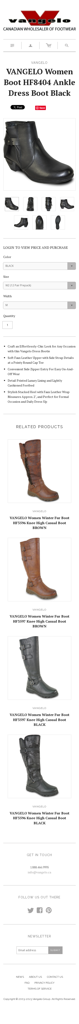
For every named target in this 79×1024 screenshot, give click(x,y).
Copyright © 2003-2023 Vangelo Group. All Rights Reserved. (40, 999)
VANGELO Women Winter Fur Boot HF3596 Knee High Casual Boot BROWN (39, 522)
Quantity (9, 316)
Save (42, 107)
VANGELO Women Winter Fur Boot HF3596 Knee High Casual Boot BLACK (39, 818)
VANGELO (39, 511)
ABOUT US (35, 976)
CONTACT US (55, 976)
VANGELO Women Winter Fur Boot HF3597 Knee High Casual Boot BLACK (39, 719)
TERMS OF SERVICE (40, 988)
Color (7, 257)
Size (6, 276)
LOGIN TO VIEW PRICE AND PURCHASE (35, 247)
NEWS (20, 976)
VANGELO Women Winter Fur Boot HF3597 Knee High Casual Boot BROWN (39, 621)
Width (7, 296)
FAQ (27, 982)
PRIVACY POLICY (44, 982)
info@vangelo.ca (39, 872)
